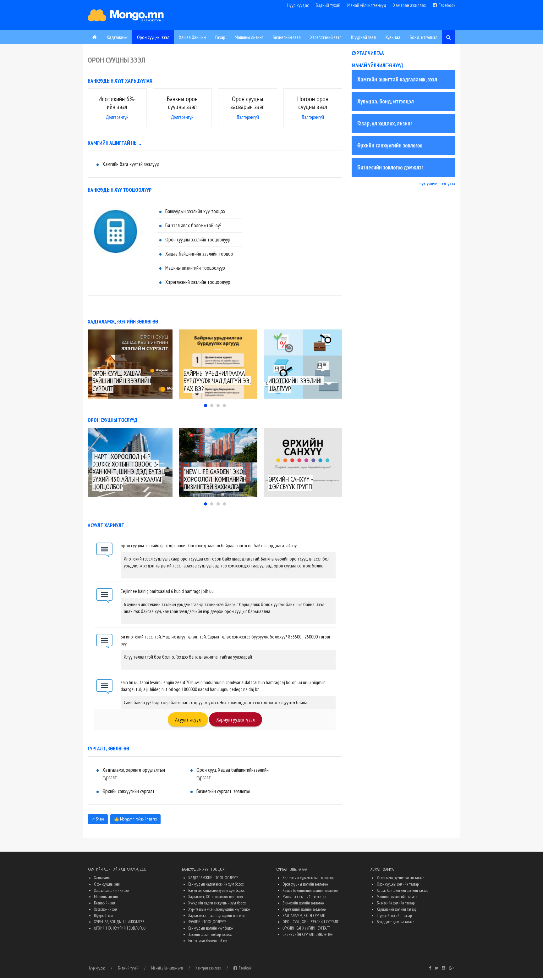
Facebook (446, 5)
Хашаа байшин (192, 37)
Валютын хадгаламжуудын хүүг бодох (216, 890)
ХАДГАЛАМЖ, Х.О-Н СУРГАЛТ (304, 915)
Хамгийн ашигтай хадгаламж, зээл (397, 79)
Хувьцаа (392, 37)
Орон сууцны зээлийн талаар (398, 884)
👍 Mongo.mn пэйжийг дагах (135, 819)
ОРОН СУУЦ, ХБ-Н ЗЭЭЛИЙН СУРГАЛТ (310, 922)
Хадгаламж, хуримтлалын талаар (400, 878)
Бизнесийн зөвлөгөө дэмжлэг (390, 167)
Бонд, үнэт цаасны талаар (395, 922)
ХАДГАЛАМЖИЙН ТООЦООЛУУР (213, 878)
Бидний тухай (328, 5)
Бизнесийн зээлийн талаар (395, 903)
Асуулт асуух (188, 719)
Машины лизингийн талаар (397, 896)
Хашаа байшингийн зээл (111, 890)
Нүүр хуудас (298, 5)
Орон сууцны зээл (153, 37)
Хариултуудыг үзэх (235, 719)
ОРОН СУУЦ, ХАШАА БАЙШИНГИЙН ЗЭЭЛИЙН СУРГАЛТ (121, 381)
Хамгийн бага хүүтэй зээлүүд (131, 164)
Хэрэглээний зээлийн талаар (396, 909)
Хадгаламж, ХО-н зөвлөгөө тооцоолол (216, 896)
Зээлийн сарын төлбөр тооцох (210, 934)
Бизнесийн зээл (287, 37)
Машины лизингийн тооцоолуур (195, 267)
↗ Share (97, 819)
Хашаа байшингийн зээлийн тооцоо (199, 253)
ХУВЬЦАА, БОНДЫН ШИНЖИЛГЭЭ (119, 922)
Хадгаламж (117, 37)
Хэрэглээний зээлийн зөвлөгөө (304, 909)
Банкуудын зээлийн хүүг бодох (210, 928)
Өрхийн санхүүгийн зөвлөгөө (389, 145)
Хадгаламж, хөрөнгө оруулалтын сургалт (133, 773)
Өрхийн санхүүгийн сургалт (128, 791)
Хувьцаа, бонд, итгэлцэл (385, 101)
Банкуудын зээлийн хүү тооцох (195, 211)
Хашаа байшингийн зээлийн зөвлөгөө (310, 890)
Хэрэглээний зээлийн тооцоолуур (197, 282)
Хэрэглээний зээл (326, 37)
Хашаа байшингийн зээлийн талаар (402, 890)
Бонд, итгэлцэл (423, 37)
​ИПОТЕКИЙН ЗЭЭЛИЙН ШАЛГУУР (296, 384)
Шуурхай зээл (363, 37)
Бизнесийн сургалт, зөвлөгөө (223, 791)
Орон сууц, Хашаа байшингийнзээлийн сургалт (232, 773)
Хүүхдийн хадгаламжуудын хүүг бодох (217, 903)
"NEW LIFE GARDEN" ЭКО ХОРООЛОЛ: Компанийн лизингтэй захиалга (215, 479)
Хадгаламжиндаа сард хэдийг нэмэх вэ (216, 915)
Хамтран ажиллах (409, 5)
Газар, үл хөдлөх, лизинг (384, 123)
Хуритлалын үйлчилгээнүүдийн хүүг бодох (219, 909)
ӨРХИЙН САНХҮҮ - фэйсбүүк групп (290, 483)
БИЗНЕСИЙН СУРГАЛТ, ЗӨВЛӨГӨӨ (307, 934)
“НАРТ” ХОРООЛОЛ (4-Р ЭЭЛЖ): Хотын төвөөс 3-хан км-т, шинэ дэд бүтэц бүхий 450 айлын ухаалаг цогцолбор (128, 471)
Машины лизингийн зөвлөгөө (304, 896)
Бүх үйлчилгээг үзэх (437, 183)
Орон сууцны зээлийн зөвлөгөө (305, 884)
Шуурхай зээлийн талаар (394, 915)
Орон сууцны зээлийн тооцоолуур (197, 239)
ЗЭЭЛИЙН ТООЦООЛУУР (207, 922)
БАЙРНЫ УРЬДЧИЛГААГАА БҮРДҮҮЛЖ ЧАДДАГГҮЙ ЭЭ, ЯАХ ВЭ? (217, 381)
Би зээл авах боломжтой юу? (193, 225)
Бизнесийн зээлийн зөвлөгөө (303, 903)
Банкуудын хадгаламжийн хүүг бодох (216, 884)
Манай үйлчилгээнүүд (366, 5)
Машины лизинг (249, 37)
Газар (220, 37)
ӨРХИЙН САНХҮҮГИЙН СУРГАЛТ (306, 928)
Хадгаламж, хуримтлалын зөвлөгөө (308, 878)
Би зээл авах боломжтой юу (207, 940)
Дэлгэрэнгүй (117, 117)
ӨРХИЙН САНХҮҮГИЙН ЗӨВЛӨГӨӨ (119, 928)
